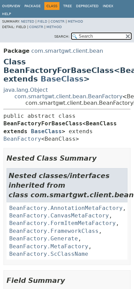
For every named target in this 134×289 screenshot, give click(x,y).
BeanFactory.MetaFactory (48, 246)
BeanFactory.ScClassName (48, 254)
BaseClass (62, 79)
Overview (11, 6)
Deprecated (87, 6)
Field (42, 21)
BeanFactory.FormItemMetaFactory (62, 223)
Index (108, 6)
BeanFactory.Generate (43, 238)
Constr (58, 21)
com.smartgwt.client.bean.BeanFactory (68, 96)
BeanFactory (22, 139)
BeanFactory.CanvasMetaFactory (59, 215)
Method (75, 21)
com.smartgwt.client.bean (67, 51)
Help (6, 14)
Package (32, 6)
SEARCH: (61, 36)
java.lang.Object (25, 90)
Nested (27, 21)
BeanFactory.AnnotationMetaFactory (66, 208)
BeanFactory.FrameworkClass (54, 231)
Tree (67, 6)
